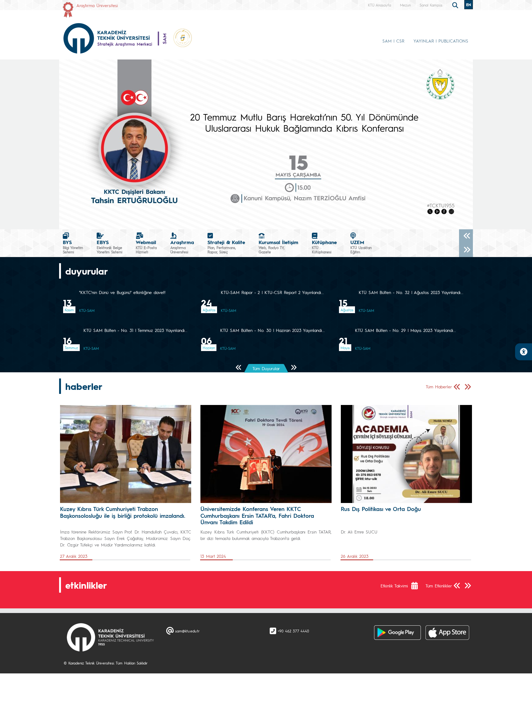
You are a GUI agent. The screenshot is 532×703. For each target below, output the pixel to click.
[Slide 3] (277, 220)
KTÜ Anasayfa (379, 4)
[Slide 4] (288, 220)
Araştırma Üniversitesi (97, 5)
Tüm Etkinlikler (438, 585)
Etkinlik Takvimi (394, 585)
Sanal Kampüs (431, 4)
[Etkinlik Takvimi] (417, 585)
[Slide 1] (255, 220)
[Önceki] (466, 236)
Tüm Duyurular (266, 368)
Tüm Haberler (439, 386)
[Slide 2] (266, 220)
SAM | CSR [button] (393, 40)
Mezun (405, 4)
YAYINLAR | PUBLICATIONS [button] (440, 40)
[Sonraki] (466, 250)
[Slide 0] (243, 220)
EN (468, 4)
